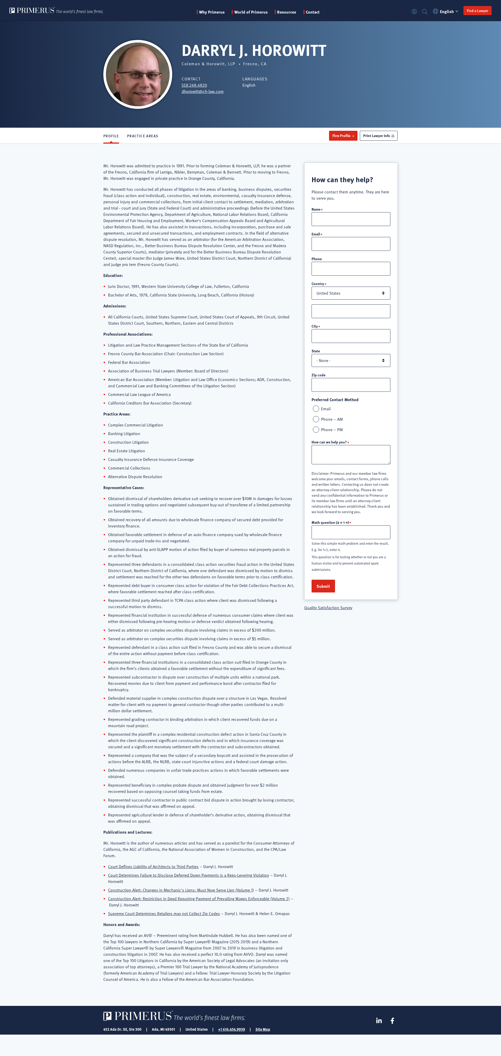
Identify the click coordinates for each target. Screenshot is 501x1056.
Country (318, 283)
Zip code (318, 374)
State (316, 350)
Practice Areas (142, 135)
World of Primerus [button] (250, 12)
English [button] (447, 11)
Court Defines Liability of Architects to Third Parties (153, 866)
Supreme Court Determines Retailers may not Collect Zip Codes (164, 913)
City (315, 326)
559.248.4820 (194, 85)
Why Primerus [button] (212, 12)
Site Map (262, 1029)
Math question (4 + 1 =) (330, 522)
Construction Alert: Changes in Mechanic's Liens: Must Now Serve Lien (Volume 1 (180, 890)
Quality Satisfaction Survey (328, 607)
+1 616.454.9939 (231, 1029)
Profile (111, 135)
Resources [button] (286, 12)
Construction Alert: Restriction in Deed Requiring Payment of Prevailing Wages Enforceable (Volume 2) (199, 898)
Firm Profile (341, 135)
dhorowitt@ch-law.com (203, 91)
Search (425, 12)
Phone (317, 258)
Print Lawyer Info (376, 135)
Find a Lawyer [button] (477, 10)
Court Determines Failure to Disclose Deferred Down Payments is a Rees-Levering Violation (188, 875)
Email (316, 233)
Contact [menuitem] (313, 12)
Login (414, 12)
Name (316, 209)
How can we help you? (329, 441)
